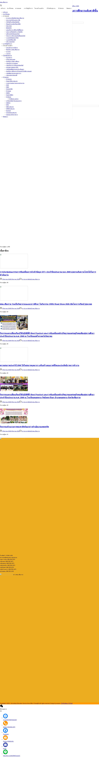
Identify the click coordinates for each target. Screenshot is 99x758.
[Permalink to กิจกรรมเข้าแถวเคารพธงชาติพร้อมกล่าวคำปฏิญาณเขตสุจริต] (14, 422)
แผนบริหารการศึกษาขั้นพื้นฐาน (14, 30)
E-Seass (8, 91)
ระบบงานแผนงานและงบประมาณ (15, 83)
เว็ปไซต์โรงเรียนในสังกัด (12, 22)
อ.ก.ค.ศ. (8, 51)
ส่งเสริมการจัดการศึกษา (12, 61)
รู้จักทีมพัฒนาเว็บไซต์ (66, 703)
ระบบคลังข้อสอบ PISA (12, 37)
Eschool (8, 110)
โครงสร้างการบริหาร (12, 47)
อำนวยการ (9, 57)
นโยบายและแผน (10, 59)
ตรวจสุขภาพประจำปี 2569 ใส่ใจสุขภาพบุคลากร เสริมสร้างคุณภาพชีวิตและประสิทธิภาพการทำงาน (39, 365)
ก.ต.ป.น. (8, 53)
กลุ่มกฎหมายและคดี (11, 75)
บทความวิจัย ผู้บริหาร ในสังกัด (14, 32)
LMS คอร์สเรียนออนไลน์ (12, 34)
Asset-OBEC (9, 95)
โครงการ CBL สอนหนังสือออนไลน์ (15, 35)
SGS (7, 85)
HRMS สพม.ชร (10, 108)
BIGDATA (9, 28)
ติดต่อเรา (69, 8)
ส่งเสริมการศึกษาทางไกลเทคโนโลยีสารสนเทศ (18, 71)
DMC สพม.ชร (10, 106)
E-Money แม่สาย (13, 99)
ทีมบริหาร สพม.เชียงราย (12, 49)
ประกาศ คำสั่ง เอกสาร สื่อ (13, 20)
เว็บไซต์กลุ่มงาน (51, 8)
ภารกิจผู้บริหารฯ (28, 8)
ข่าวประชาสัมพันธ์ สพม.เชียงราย (15, 18)
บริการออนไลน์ (10, 41)
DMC (7, 87)
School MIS (9, 89)
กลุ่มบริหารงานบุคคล (12, 63)
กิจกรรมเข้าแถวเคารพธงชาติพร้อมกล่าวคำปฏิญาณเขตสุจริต (24, 427)
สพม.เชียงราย (3, 2)
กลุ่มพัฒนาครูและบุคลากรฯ (13, 73)
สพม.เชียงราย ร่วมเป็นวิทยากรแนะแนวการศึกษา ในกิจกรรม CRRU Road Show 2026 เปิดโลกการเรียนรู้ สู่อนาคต (46, 304)
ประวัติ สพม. (10, 8)
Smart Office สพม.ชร (12, 81)
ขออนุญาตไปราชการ (12, 114)
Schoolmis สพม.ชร (11, 112)
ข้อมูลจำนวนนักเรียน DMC (13, 24)
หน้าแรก (3, 8)
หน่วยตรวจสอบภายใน (12, 67)
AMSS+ (8, 103)
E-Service (61, 8)
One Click (9, 26)
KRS (7, 104)
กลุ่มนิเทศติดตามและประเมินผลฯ (15, 69)
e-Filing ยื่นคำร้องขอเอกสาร (14, 101)
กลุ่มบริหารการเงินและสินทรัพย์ (14, 65)
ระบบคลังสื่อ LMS (11, 39)
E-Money (8, 97)
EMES (8, 93)
